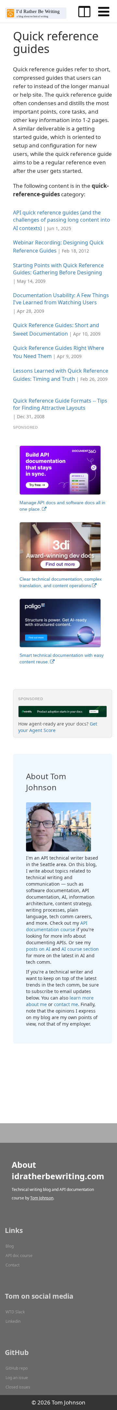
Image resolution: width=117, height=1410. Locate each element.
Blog (10, 1246)
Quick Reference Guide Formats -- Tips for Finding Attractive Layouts (60, 404)
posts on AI (38, 949)
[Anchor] (76, 227)
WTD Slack (15, 1312)
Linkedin (13, 1321)
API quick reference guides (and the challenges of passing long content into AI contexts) (61, 220)
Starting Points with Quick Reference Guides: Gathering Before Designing (58, 269)
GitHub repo (17, 1368)
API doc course (19, 1255)
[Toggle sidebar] (84, 12)
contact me (66, 1004)
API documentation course (56, 926)
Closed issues (18, 1387)
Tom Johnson (41, 1198)
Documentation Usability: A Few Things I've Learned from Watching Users (61, 299)
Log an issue (17, 1377)
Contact (13, 1265)
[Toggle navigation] (103, 12)
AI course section (80, 949)
